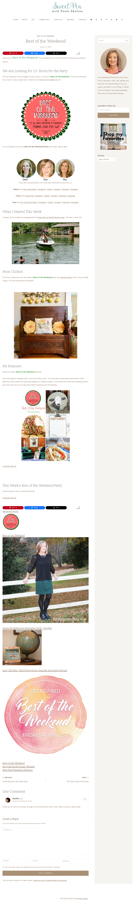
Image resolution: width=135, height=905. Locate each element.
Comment (7, 830)
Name (6, 860)
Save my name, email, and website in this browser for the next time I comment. (32, 867)
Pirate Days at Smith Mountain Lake (51, 217)
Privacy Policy (83, 898)
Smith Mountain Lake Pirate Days (15, 780)
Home (16, 19)
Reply (85, 799)
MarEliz (16, 798)
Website (65, 861)
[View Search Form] (121, 19)
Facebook (41, 189)
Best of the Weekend (45, 36)
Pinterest (65, 189)
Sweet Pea (29, 196)
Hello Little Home (29, 189)
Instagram (74, 189)
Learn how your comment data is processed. (50, 880)
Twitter (49, 189)
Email (35, 860)
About (25, 19)
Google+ (57, 189)
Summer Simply (66, 277)
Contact (83, 19)
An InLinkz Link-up (9, 466)
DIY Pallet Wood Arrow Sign (78, 780)
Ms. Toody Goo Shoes (29, 202)
